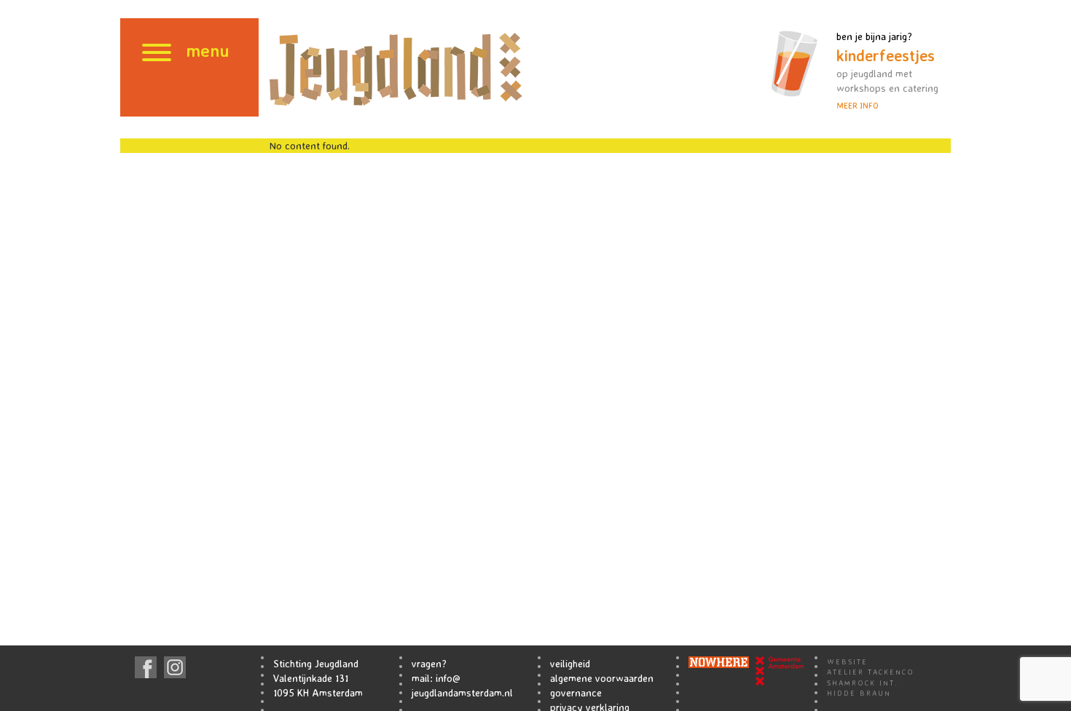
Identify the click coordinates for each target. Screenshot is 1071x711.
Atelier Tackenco (870, 671)
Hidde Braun (859, 692)
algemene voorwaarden (602, 678)
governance (576, 692)
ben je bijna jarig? (887, 70)
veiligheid (570, 663)
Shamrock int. (862, 682)
